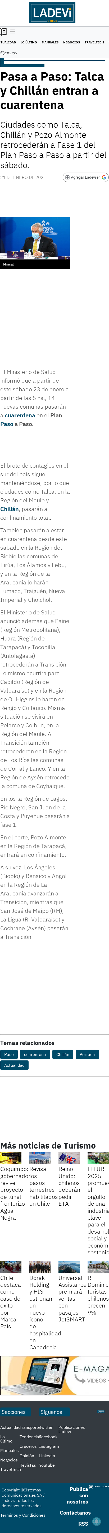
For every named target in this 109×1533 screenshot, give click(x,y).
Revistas (28, 1465)
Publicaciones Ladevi (71, 1429)
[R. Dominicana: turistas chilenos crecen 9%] (98, 1267)
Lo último (29, 42)
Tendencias (30, 1436)
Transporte (30, 1427)
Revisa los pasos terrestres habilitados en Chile (43, 1186)
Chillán (9, 509)
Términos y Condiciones (23, 1515)
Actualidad (14, 1065)
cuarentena (20, 415)
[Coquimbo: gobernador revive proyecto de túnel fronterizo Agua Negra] (10, 1158)
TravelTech (94, 42)
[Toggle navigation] (11, 32)
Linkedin (47, 1455)
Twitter (46, 1427)
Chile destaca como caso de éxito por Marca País (10, 1302)
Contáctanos (75, 1512)
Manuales (50, 42)
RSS (83, 1523)
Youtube (47, 1465)
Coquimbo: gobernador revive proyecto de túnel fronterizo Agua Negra (15, 1193)
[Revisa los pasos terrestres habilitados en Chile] (40, 1158)
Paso (6, 424)
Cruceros (28, 1446)
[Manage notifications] (96, 1521)
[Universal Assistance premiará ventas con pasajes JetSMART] (69, 1267)
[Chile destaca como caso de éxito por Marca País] (10, 1267)
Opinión (27, 1455)
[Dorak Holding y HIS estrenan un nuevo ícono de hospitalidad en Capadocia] (40, 1267)
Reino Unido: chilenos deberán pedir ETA (69, 1186)
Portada (87, 1054)
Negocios (71, 42)
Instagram (49, 1446)
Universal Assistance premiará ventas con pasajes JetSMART (72, 1298)
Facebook (48, 1436)
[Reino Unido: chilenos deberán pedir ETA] (69, 1158)
